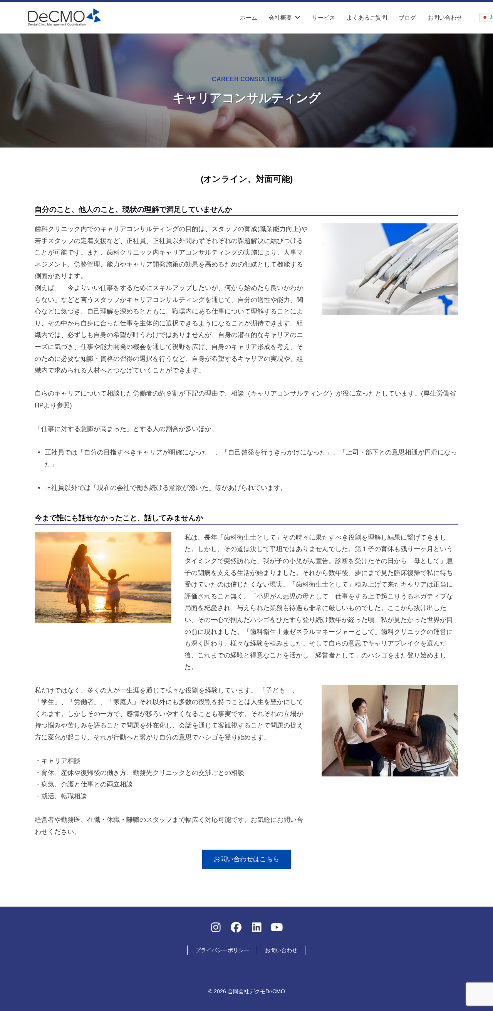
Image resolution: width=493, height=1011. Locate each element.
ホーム (248, 17)
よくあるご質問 (367, 17)
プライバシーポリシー (222, 950)
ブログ (407, 17)
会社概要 (280, 17)
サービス (323, 17)
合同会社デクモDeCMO (256, 991)
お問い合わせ (445, 17)
